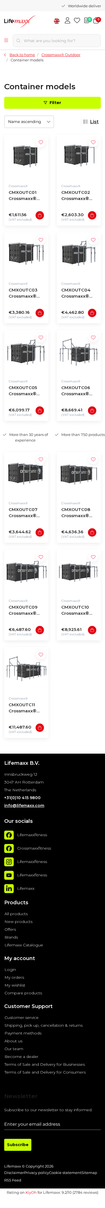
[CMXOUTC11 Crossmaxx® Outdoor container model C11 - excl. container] (26, 669)
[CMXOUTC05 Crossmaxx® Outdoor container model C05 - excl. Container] (26, 352)
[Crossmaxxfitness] (9, 848)
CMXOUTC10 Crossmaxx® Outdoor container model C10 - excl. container (77, 611)
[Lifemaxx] (9, 888)
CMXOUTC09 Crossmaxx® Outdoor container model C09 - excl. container (24, 611)
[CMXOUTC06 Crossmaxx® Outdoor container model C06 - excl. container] (79, 352)
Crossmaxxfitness (34, 848)
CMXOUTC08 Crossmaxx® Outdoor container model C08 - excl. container (77, 513)
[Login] (67, 21)
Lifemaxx (25, 888)
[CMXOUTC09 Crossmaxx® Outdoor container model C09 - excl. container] (26, 571)
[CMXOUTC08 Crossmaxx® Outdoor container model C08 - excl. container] (79, 474)
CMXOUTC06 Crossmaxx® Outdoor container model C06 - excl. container (77, 391)
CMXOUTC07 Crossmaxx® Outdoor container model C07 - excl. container (24, 513)
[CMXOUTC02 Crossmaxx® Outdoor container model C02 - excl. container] (79, 157)
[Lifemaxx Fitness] (30, 22)
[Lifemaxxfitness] (9, 835)
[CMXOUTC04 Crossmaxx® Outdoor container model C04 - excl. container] (79, 254)
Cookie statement (65, 1173)
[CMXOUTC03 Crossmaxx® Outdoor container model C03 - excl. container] (26, 254)
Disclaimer (14, 1173)
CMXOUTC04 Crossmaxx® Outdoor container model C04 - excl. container (77, 293)
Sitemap (89, 1173)
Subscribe (18, 1144)
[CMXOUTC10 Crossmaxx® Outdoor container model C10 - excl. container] (79, 571)
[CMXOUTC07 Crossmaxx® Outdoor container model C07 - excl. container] (26, 474)
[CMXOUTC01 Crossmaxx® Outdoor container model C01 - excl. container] (26, 157)
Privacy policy (36, 1173)
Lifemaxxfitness (32, 835)
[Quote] (86, 21)
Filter (55, 102)
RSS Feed (12, 1180)
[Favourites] (77, 21)
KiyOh (31, 1192)
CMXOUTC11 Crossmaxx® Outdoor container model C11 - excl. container (24, 708)
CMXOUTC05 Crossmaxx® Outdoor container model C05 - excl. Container (25, 391)
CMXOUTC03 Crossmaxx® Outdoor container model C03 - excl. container (24, 293)
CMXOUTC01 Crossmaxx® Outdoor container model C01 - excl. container (24, 196)
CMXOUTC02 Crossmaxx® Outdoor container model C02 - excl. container (77, 196)
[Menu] (6, 40)
